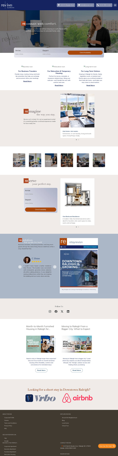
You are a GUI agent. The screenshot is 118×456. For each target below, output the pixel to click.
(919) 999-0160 (70, 448)
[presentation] (20, 267)
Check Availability (85, 52)
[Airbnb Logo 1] (77, 394)
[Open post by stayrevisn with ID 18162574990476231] (80, 268)
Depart (46, 50)
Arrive (18, 50)
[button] (76, 140)
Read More (27, 81)
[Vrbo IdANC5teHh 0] (40, 394)
